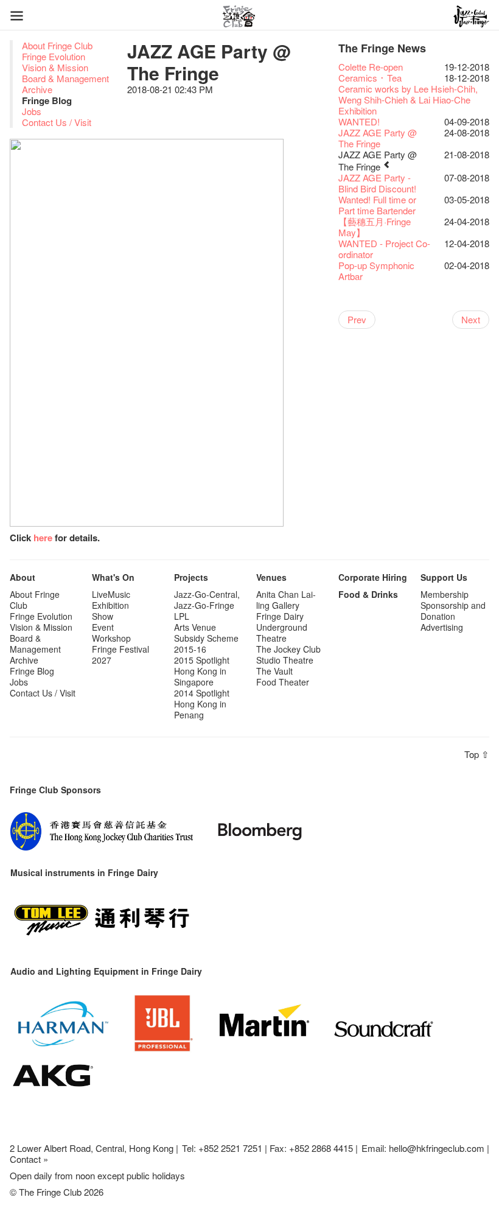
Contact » (29, 1159)
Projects (191, 577)
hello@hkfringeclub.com (436, 1148)
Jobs (31, 111)
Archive (37, 89)
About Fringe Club (57, 45)
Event (103, 627)
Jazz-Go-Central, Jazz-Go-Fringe (207, 599)
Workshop (111, 638)
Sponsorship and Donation (453, 610)
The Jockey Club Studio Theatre (288, 654)
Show (102, 616)
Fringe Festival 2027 (120, 654)
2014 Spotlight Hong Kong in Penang (201, 704)
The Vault (274, 671)
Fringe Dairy (280, 616)
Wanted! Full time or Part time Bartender (377, 205)
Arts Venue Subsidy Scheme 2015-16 (206, 638)
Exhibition (110, 605)
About (22, 577)
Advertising (441, 627)
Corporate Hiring (372, 577)
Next (470, 319)
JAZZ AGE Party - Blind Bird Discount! (377, 183)
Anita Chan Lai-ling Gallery (286, 599)
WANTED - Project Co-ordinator (384, 249)
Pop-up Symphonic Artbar (376, 270)
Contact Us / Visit (56, 122)
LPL (181, 616)
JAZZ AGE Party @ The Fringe (377, 138)
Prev (356, 319)
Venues (271, 577)
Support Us (443, 577)
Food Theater (282, 682)
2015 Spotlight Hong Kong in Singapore (201, 671)
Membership (444, 594)
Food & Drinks (368, 594)
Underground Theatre (281, 632)
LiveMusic (111, 594)
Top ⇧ (476, 754)
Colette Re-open (370, 66)
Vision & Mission (55, 67)
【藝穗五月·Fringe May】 (374, 227)
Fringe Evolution (53, 56)
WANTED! (359, 121)
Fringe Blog (32, 671)
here (42, 537)
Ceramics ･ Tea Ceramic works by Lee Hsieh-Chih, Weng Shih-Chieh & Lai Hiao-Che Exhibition (408, 94)
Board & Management (65, 78)
